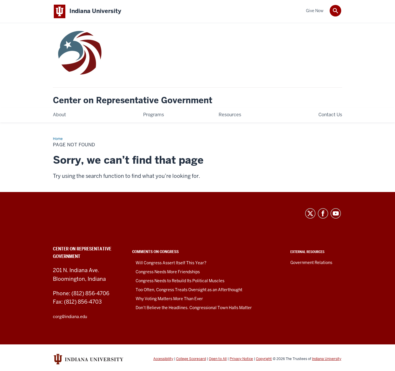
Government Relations (311, 262)
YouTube (336, 213)
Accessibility (163, 359)
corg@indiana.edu (70, 316)
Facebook (323, 213)
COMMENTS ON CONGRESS (155, 251)
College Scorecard (191, 359)
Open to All (218, 359)
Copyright (264, 359)
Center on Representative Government (132, 100)
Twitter (310, 213)
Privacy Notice (241, 359)
